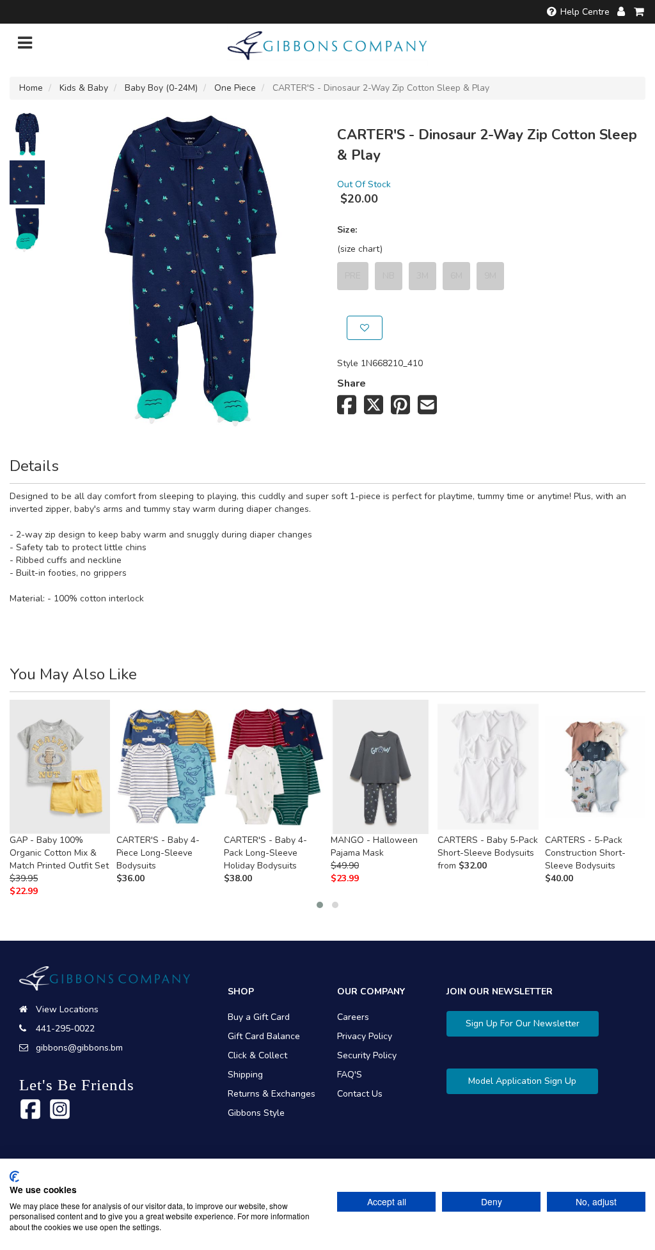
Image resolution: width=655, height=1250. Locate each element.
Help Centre (585, 12)
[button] (320, 905)
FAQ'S (349, 1075)
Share (351, 383)
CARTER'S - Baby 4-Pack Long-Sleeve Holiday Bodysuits (265, 853)
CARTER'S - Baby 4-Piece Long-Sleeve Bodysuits (158, 853)
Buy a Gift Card (259, 1017)
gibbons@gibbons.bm (79, 1048)
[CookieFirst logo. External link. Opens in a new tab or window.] (14, 1176)
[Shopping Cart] (639, 12)
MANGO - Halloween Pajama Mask (374, 846)
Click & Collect (257, 1055)
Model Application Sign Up (522, 1081)
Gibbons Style (256, 1113)
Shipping (245, 1075)
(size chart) (360, 249)
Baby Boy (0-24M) (161, 88)
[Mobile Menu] (25, 46)
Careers (353, 1017)
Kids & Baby (83, 88)
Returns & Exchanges (271, 1094)
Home (31, 88)
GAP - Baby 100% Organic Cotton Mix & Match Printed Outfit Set (59, 853)
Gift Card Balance (264, 1036)
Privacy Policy (364, 1036)
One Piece (235, 88)
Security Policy (367, 1055)
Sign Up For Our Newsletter (523, 1023)
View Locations (67, 1009)
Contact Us (360, 1094)
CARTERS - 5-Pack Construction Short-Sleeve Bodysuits (585, 853)
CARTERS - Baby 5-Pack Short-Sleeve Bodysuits (488, 846)
